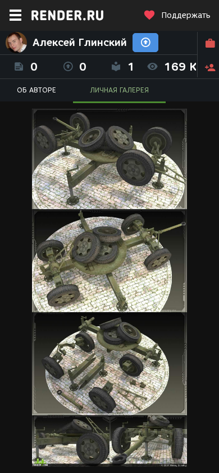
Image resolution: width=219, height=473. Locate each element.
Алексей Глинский (80, 42)
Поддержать (186, 15)
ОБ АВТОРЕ (36, 90)
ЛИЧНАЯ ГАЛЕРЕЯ (119, 90)
